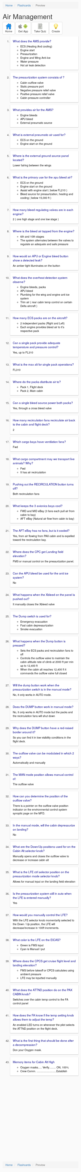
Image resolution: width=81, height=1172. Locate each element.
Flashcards (24, 5)
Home (9, 5)
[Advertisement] (40, 1119)
